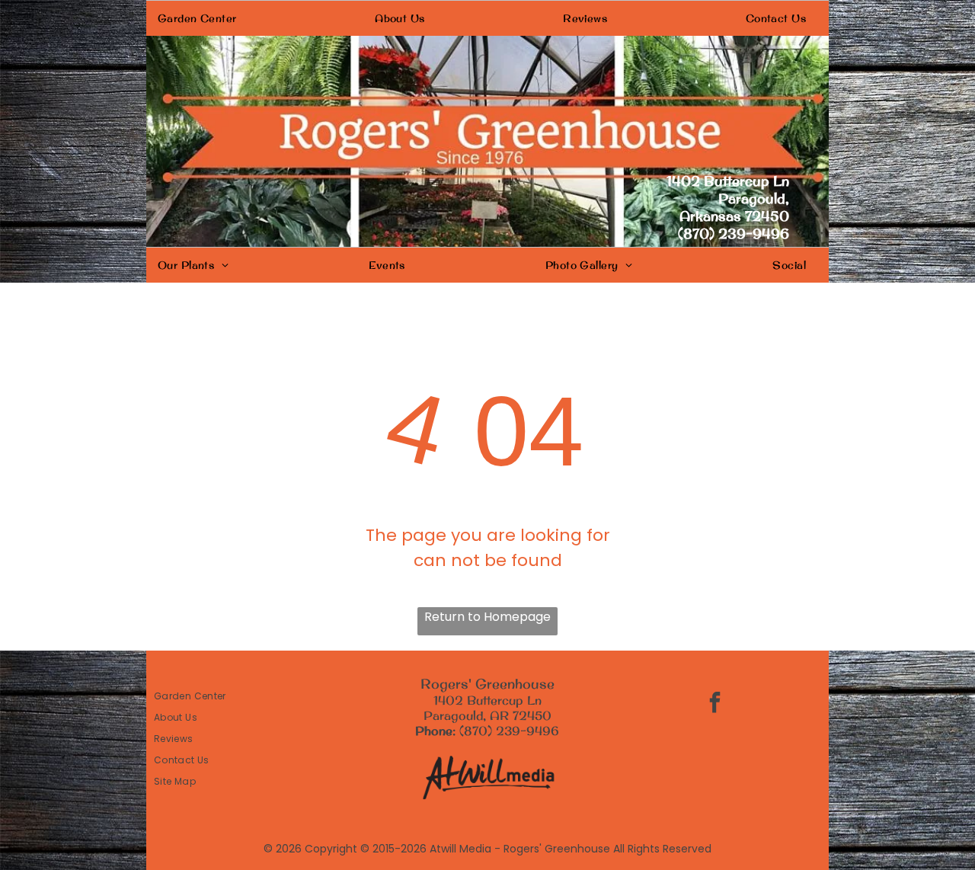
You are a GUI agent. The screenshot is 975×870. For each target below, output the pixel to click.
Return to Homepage (487, 616)
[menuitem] (202, 18)
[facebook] (715, 704)
